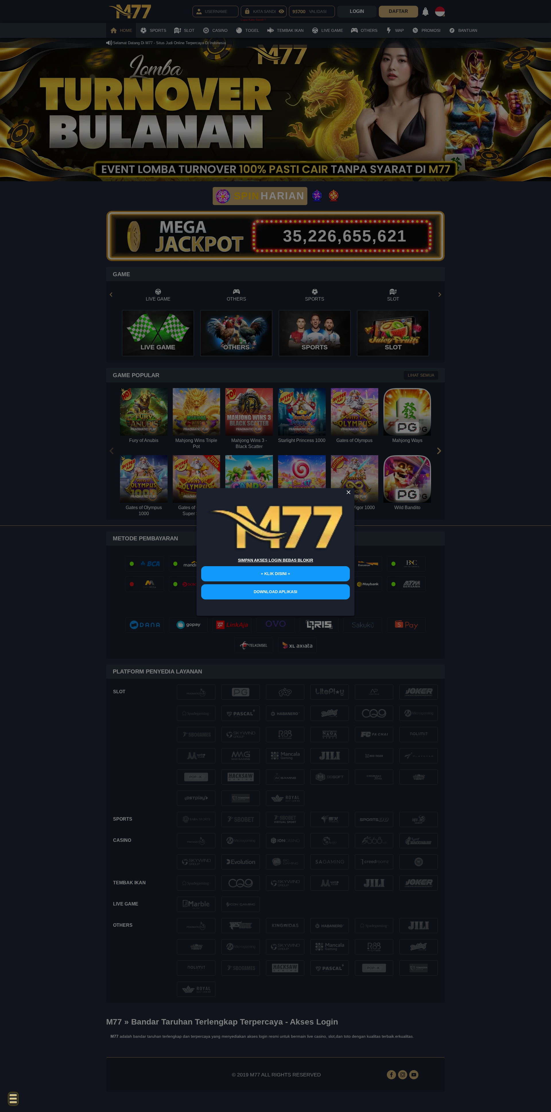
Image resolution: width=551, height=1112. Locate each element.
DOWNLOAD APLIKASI (275, 591)
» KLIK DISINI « (275, 573)
